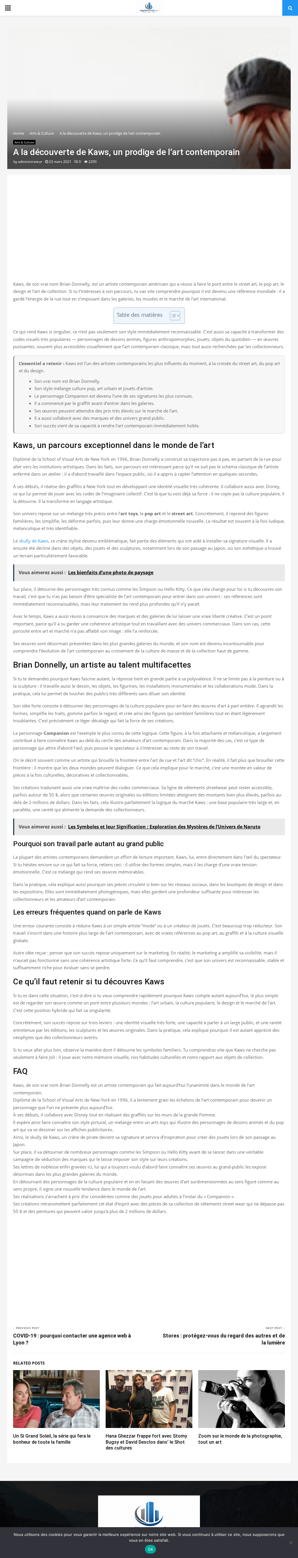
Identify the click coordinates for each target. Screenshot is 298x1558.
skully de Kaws (33, 541)
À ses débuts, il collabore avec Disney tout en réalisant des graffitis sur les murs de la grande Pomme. (114, 1115)
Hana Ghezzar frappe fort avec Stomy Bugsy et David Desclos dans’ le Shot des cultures (146, 1442)
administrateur (30, 161)
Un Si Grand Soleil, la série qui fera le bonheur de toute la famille (52, 1439)
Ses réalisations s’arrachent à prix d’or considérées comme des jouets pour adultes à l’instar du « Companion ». (124, 1196)
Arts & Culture (24, 142)
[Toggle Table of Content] (172, 316)
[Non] (291, 1542)
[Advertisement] (149, 234)
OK (150, 1549)
